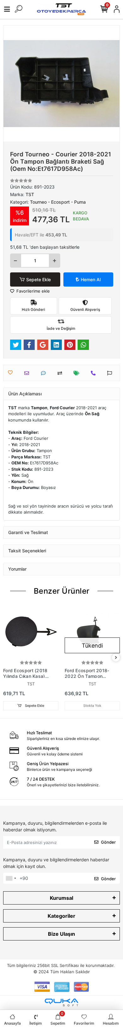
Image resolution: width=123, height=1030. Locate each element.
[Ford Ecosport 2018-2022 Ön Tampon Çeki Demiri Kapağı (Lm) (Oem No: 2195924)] (92, 631)
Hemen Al (91, 279)
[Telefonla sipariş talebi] (94, 373)
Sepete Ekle (38, 279)
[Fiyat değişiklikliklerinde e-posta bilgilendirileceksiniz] (78, 373)
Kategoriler (61, 916)
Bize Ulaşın (61, 934)
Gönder (108, 842)
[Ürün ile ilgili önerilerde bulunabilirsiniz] (111, 373)
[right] (116, 658)
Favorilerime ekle (32, 291)
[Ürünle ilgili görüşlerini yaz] (44, 373)
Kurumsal (61, 898)
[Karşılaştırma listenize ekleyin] (61, 373)
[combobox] (10, 878)
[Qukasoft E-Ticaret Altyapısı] (61, 1002)
